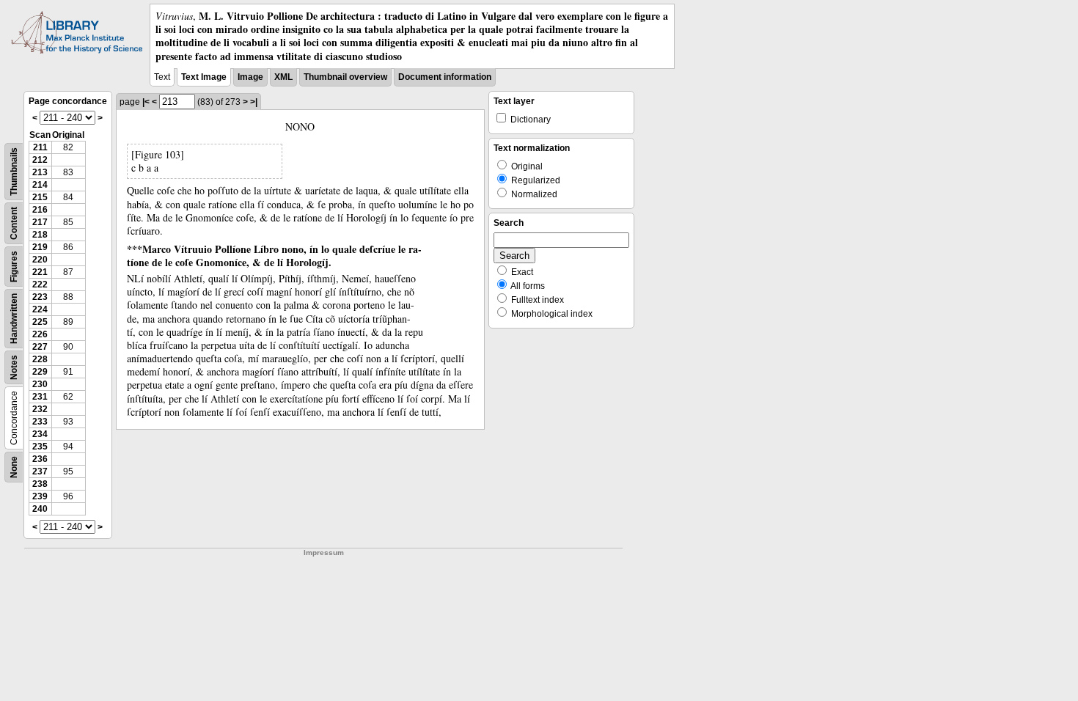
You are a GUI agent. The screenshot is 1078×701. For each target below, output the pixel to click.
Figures (14, 266)
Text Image (204, 77)
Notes (14, 367)
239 (40, 496)
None (14, 467)
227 (40, 347)
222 (40, 284)
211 (40, 147)
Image (250, 77)
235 (40, 446)
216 (40, 210)
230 (40, 384)
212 (40, 160)
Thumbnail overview (345, 77)
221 (40, 272)
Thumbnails (14, 171)
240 (40, 509)
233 (40, 421)
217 (40, 222)
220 (40, 259)
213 (40, 172)
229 (40, 372)
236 (40, 459)
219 (40, 247)
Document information (444, 77)
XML (283, 77)
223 (40, 297)
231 (40, 397)
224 (40, 309)
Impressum (324, 552)
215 (40, 197)
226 (40, 334)
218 (40, 235)
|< (146, 102)
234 (40, 434)
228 (40, 359)
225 (40, 322)
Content (14, 223)
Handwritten (14, 318)
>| (253, 102)
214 (40, 185)
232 (40, 409)
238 (40, 484)
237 (40, 471)
